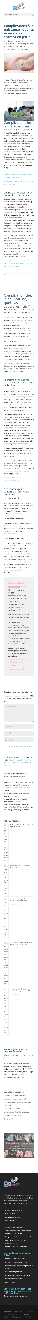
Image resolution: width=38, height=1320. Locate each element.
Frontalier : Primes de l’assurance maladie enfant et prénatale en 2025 (20, 990)
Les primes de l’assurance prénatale (18, 1237)
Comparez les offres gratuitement (17, 666)
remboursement (9, 49)
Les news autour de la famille (14, 1095)
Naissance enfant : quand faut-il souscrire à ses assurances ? (19, 900)
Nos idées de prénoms (12, 1108)
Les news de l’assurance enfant (16, 1246)
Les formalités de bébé (12, 1115)
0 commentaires (22, 49)
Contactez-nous (11, 1220)
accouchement (9, 44)
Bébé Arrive (10, 41)
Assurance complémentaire (24, 44)
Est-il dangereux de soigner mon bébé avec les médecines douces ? (21, 943)
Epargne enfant (9, 1119)
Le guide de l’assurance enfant (15, 1099)
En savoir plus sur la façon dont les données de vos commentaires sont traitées (18, 762)
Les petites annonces (13, 1217)
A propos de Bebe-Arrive (14, 1210)
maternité (22, 46)
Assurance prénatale (11, 46)
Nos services (10, 1214)
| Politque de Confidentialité (22, 1317)
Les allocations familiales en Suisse (16, 1112)
